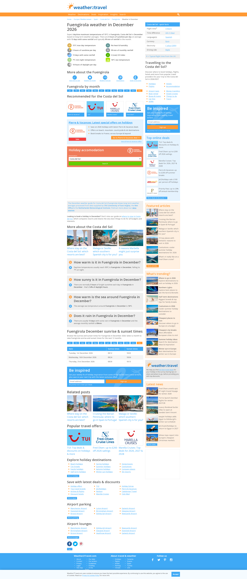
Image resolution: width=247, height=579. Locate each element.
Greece (129, 561)
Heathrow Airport (103, 533)
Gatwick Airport (128, 508)
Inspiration (103, 14)
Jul (108, 91)
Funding (92, 566)
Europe (76, 19)
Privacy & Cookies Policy (90, 575)
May (95, 91)
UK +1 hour (170, 33)
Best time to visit (74, 81)
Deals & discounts (135, 81)
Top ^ (69, 549)
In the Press (89, 569)
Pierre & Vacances (129, 489)
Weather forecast (105, 81)
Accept (176, 574)
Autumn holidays (103, 469)
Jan (70, 91)
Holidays (152, 84)
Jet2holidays (101, 489)
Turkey (129, 566)
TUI (97, 486)
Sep (120, 91)
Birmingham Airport (104, 511)
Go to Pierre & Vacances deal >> (126, 138)
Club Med (126, 494)
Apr (89, 91)
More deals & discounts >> (156, 198)
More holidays (73, 476)
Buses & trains (155, 96)
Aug (114, 91)
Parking (118, 566)
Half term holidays (78, 472)
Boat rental (153, 94)
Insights (114, 14)
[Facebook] (69, 544)
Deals (93, 14)
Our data (92, 559)
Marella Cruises (102, 494)
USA (128, 568)
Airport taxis (154, 91)
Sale (77, 139)
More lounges (73, 537)
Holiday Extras (128, 486)
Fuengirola (116, 19)
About (79, 559)
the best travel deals (166, 370)
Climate (117, 568)
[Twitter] (75, 544)
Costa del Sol (105, 19)
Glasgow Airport (128, 511)
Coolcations (127, 466)
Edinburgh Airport (103, 513)
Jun (102, 91)
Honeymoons (127, 464)
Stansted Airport (78, 511)
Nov (133, 91)
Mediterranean (85, 19)
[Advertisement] (145, 6)
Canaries (130, 559)
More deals (72, 498)
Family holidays (77, 469)
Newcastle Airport (129, 513)
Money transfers (173, 91)
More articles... (152, 266)
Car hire (152, 99)
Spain (96, 19)
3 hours (168, 28)
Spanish (168, 37)
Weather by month (90, 81)
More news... (151, 444)
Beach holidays (77, 464)
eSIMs (151, 101)
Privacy (79, 563)
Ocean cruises (172, 94)
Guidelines (92, 563)
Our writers (93, 561)
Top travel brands (78, 489)
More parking (73, 518)
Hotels (169, 84)
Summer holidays (103, 466)
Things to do (171, 96)
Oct (127, 91)
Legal (78, 566)
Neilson (99, 491)
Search (123, 14)
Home (69, 19)
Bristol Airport (77, 513)
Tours (168, 99)
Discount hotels (77, 494)
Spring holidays (102, 464)
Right (167, 50)
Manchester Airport (79, 508)
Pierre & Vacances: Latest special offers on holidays (100, 122)
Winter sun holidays (104, 472)
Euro (167, 41)
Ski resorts (126, 472)
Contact (79, 561)
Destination (73, 156)
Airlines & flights (77, 491)
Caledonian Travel (129, 491)
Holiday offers (76, 486)
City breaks (75, 466)
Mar (82, 91)
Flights (151, 86)
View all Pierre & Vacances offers (131, 141)
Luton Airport (102, 508)
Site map (80, 568)
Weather (72, 14)
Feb (76, 91)
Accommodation (173, 86)
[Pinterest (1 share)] (81, 544)
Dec (139, 91)
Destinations (83, 14)
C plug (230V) (170, 45)
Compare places (128, 469)
